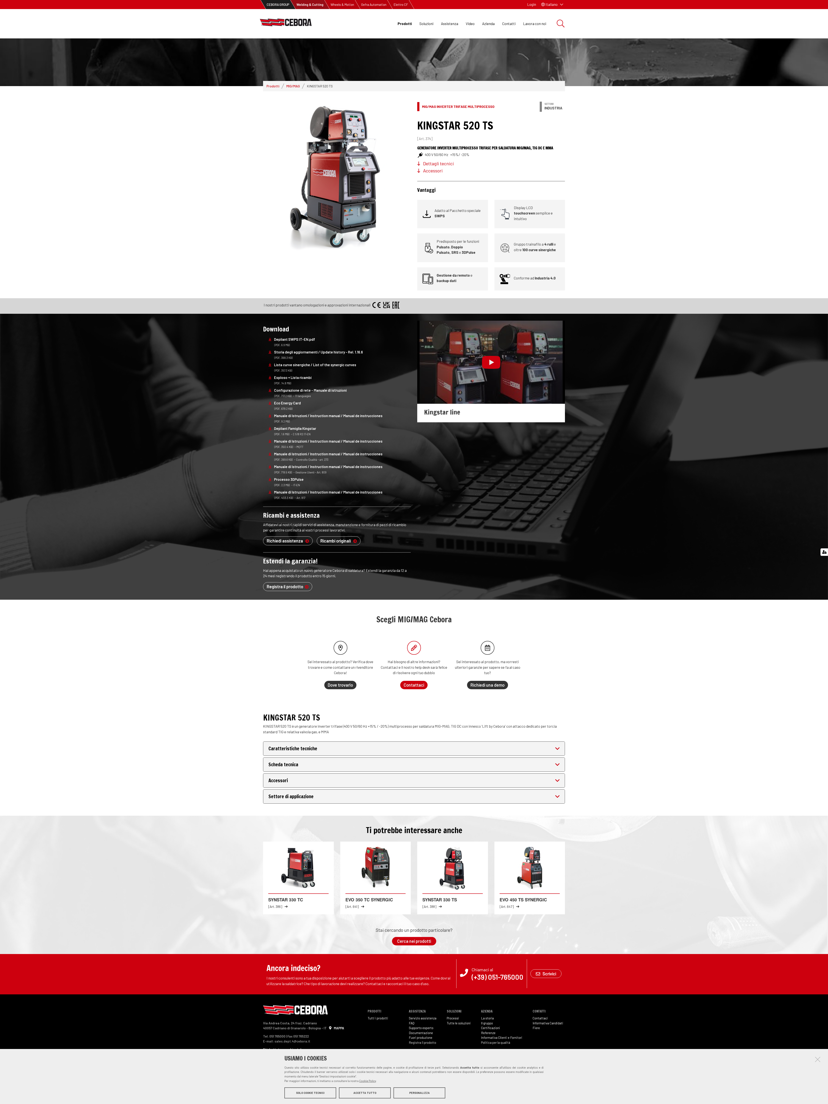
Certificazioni (490, 1028)
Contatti (509, 23)
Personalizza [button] (419, 1093)
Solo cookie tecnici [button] (310, 1093)
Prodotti (405, 23)
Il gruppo (487, 1023)
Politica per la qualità (495, 1042)
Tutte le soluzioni (459, 1023)
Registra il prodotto (422, 1042)
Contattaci (540, 1018)
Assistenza (449, 23)
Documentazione (421, 1033)
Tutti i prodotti (378, 1018)
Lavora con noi (534, 23)
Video (470, 23)
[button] (552, 4)
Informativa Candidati (548, 1023)
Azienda (488, 23)
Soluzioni (426, 23)
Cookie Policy (367, 1081)
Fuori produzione (420, 1037)
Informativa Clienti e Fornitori (501, 1037)
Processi (453, 1018)
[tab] (414, 748)
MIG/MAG (293, 86)
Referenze (488, 1033)
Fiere (536, 1028)
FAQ (411, 1023)
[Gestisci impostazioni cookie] (824, 552)
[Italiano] (286, 24)
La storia (487, 1018)
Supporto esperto (421, 1028)
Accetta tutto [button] (364, 1093)
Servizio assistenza (422, 1018)
